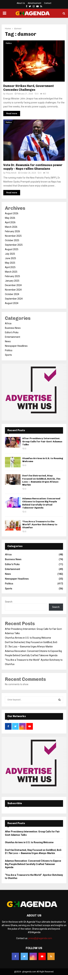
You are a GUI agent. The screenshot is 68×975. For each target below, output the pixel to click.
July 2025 (10, 253)
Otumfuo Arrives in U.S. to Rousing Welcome (28, 637)
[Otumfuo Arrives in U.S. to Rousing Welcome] (13, 462)
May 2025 (10, 262)
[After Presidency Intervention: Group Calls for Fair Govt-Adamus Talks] (13, 442)
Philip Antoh (11, 173)
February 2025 (12, 276)
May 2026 (10, 218)
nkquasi (9, 94)
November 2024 (13, 289)
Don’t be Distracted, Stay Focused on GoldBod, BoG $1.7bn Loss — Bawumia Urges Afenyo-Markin (41, 480)
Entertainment (12, 337)
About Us (21, 3)
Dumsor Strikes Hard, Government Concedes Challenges (28, 88)
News (8, 341)
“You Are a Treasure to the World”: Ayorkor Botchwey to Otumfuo (39, 524)
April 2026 (10, 222)
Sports (8, 355)
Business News (13, 328)
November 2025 (13, 236)
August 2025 (11, 249)
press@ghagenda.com (40, 938)
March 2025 (11, 271)
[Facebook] (15, 956)
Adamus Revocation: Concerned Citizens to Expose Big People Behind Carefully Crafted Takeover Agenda (41, 503)
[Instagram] (33, 956)
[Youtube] (42, 956)
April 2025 (10, 267)
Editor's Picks (11, 332)
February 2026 (12, 231)
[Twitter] (24, 956)
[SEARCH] (59, 699)
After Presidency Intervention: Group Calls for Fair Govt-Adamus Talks (42, 441)
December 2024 (13, 285)
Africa (8, 323)
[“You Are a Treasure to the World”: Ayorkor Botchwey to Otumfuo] (13, 525)
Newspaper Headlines (16, 346)
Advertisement (34, 3)
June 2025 (10, 258)
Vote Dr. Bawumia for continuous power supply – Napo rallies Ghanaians (32, 167)
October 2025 (12, 240)
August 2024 (11, 303)
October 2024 (12, 294)
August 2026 (11, 213)
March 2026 (11, 227)
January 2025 (12, 280)
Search (8, 601)
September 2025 (14, 245)
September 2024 (14, 298)
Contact (47, 3)
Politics (9, 43)
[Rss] (51, 956)
